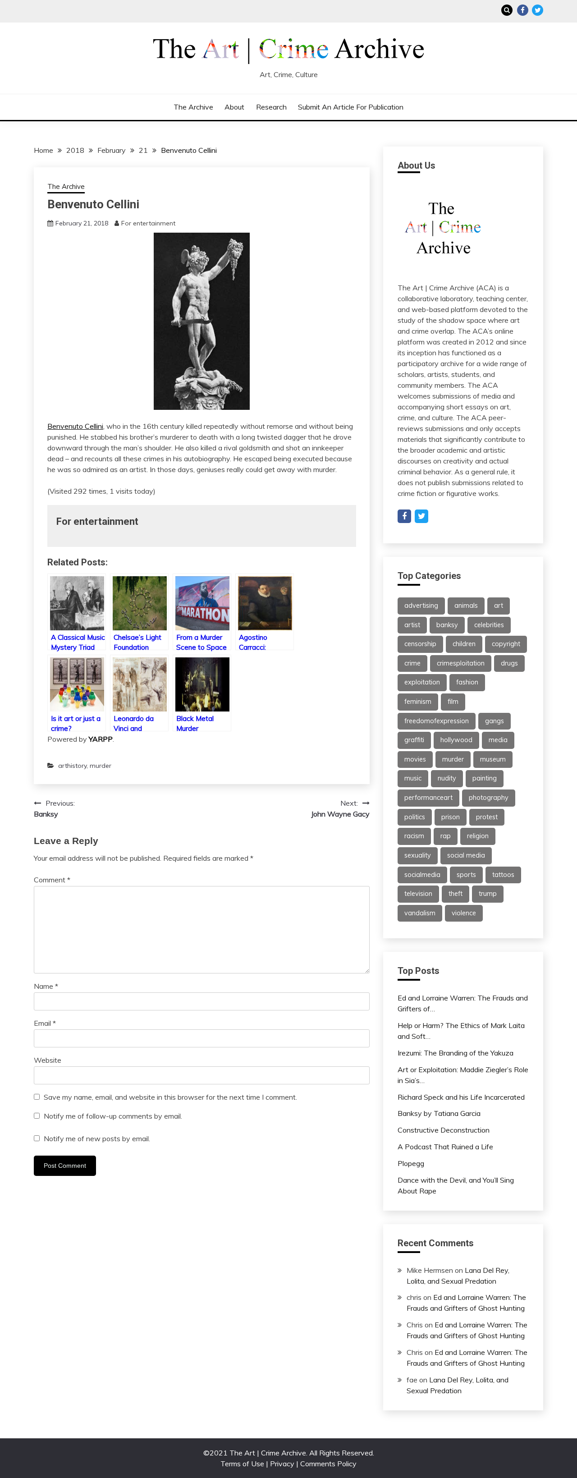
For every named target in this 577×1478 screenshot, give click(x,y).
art (498, 605)
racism (414, 836)
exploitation (422, 682)
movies (415, 759)
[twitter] (421, 516)
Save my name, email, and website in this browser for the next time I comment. (170, 1097)
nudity (447, 778)
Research (271, 106)
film (453, 702)
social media (466, 855)
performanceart (428, 798)
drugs (509, 663)
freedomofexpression (436, 721)
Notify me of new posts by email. (97, 1138)
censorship (420, 644)
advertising (421, 605)
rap (445, 836)
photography (488, 798)
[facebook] (404, 516)
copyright (506, 644)
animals (466, 605)
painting (484, 778)
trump (488, 894)
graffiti (414, 740)
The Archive (193, 106)
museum (493, 759)
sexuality (417, 855)
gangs (494, 721)
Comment (52, 879)
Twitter (537, 10)
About (234, 106)
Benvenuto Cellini (75, 426)
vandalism (419, 913)
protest (487, 817)
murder (100, 766)
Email (45, 1023)
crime (412, 663)
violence (464, 913)
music (412, 778)
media (498, 740)
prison (450, 817)
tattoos (503, 875)
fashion (467, 682)
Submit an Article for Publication (350, 106)
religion (478, 836)
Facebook (522, 10)
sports (466, 875)
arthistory (72, 766)
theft (456, 894)
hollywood (456, 740)
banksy (447, 625)
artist (412, 625)
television (418, 894)
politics (414, 817)
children (464, 644)
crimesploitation (461, 663)
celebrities (489, 625)
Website (47, 1060)
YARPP (101, 739)
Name (46, 986)
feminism (417, 702)
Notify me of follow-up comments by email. (113, 1115)
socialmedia (422, 875)
